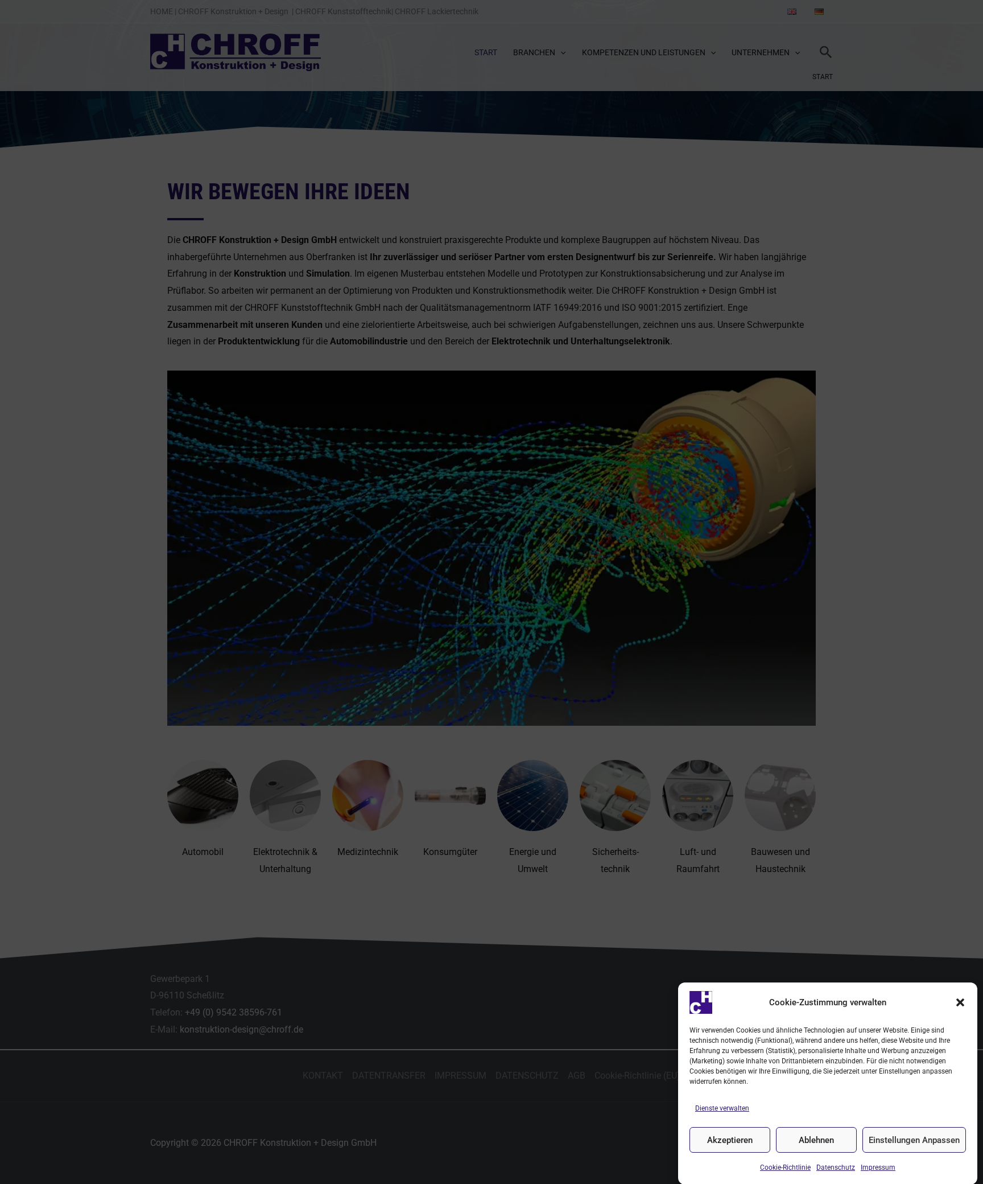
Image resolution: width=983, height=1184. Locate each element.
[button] (960, 1002)
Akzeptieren (730, 1140)
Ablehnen (816, 1140)
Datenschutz (835, 1167)
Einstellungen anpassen (914, 1140)
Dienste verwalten (722, 1108)
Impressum (878, 1167)
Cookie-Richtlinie (785, 1167)
